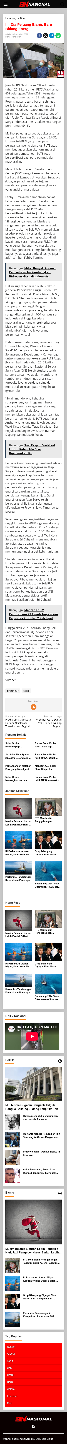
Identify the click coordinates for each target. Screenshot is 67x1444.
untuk (10, 1375)
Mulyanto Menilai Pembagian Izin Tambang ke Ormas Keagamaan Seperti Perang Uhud (41, 1135)
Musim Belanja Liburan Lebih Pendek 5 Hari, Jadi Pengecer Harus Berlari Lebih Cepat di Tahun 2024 (18, 823)
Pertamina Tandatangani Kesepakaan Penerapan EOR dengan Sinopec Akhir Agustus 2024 (18, 879)
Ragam (11, 1346)
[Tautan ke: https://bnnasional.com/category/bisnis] (60, 1193)
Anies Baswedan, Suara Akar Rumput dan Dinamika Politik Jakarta (39, 1171)
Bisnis (8, 37)
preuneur (13, 690)
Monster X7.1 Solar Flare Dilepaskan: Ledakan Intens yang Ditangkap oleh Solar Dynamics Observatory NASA (47, 768)
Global (11, 1353)
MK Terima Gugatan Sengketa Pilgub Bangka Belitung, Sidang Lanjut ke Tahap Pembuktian (33, 1107)
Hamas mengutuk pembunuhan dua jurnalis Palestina (40, 1118)
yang (10, 1361)
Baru (10, 1382)
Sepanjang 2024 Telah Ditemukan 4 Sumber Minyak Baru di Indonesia (47, 885)
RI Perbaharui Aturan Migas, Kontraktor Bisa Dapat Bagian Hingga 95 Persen (18, 853)
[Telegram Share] (51, 35)
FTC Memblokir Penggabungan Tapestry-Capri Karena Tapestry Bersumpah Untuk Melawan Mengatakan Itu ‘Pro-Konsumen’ (47, 820)
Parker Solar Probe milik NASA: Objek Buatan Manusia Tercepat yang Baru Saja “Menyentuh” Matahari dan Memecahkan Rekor (48, 756)
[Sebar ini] (39, 35)
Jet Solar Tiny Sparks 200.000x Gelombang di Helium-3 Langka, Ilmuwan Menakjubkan (18, 756)
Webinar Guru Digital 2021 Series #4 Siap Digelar (49, 721)
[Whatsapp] (58, 35)
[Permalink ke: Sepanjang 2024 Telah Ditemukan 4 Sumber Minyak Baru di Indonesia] (48, 870)
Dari (9, 1403)
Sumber (10, 680)
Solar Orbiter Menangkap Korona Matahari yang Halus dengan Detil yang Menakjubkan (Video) (17, 779)
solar (26, 690)
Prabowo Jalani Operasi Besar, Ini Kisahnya (42, 1153)
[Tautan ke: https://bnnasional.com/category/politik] (60, 1061)
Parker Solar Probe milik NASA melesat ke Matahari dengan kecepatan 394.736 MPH (48, 779)
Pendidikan (16, 37)
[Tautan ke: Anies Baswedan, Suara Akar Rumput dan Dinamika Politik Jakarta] (12, 1175)
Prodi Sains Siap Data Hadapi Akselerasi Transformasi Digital (18, 721)
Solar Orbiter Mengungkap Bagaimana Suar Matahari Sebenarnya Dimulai (17, 745)
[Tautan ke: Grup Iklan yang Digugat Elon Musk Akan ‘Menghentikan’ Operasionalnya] (12, 1301)
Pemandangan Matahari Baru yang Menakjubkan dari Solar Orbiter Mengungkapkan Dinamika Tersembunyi (18, 768)
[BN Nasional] (34, 4)
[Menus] (5, 4)
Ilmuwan (12, 1396)
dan (9, 1368)
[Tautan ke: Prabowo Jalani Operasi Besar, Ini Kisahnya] (12, 1157)
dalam (11, 1389)
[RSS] (33, 707)
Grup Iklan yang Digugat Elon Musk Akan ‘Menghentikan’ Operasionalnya (46, 853)
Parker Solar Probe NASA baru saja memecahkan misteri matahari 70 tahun (46, 745)
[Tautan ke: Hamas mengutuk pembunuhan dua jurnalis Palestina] (12, 1121)
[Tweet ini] (45, 35)
